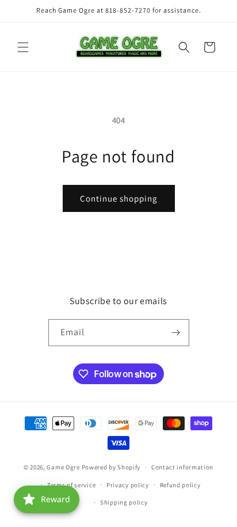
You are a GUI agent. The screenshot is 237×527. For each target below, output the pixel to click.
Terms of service (71, 485)
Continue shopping (119, 198)
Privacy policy (127, 485)
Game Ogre (63, 467)
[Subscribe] (176, 332)
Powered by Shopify (111, 467)
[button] (23, 47)
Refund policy (180, 485)
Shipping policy (124, 502)
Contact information (182, 467)
